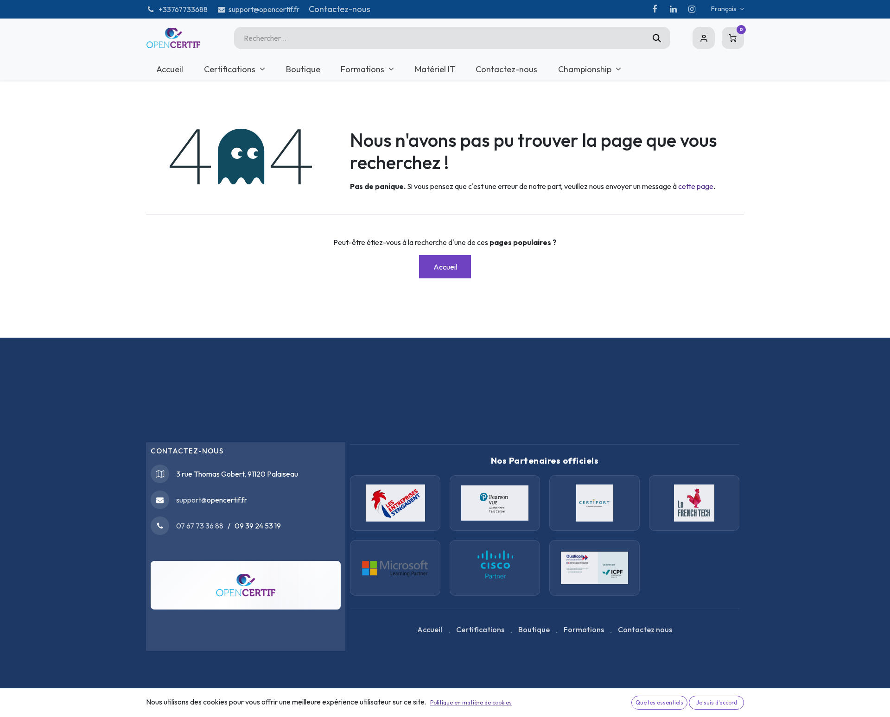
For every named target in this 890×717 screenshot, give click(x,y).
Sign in (704, 38)
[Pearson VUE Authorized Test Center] (495, 503)
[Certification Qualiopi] (594, 568)
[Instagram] (691, 9)
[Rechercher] (656, 38)
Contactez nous (645, 629)
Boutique (534, 629)
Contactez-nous (339, 9)
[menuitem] (170, 69)
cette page (695, 186)
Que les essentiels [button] (659, 702)
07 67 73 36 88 (199, 525)
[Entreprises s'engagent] (395, 503)
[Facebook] (654, 9)
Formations (584, 629)
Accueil (445, 266)
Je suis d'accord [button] (716, 702)
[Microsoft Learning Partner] (495, 568)
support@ (191, 499)
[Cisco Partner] (395, 568)
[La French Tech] (694, 503)
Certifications (480, 629)
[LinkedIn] (673, 9)
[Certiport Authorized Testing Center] (594, 503)
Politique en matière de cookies (471, 702)
